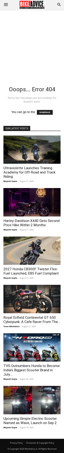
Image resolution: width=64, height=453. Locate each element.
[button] (59, 4)
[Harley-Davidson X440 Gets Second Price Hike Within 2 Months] (32, 202)
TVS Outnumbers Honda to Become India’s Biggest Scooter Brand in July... (31, 370)
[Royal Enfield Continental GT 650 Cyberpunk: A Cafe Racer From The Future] (32, 299)
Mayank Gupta (10, 181)
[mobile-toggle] (5, 4)
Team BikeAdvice (11, 326)
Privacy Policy (16, 442)
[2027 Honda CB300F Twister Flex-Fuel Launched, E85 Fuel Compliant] (32, 251)
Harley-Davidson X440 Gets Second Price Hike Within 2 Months (31, 223)
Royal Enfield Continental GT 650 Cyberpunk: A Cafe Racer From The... (31, 319)
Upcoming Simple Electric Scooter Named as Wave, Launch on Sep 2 (30, 421)
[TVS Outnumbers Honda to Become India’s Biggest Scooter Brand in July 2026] (32, 347)
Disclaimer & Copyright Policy (40, 442)
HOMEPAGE (44, 112)
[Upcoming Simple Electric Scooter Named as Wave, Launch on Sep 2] (32, 400)
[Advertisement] (32, 43)
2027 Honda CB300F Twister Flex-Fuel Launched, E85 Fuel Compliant (31, 271)
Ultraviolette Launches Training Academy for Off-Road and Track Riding (29, 172)
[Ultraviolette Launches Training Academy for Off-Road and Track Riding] (32, 149)
